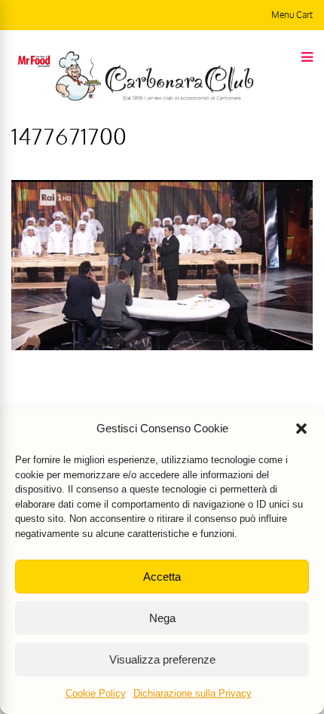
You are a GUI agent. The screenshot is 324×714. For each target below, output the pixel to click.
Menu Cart (292, 14)
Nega (162, 618)
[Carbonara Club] (154, 98)
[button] (301, 428)
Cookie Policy (96, 693)
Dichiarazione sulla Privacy (192, 693)
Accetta (162, 576)
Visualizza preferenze (162, 659)
